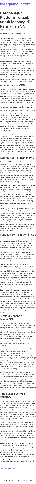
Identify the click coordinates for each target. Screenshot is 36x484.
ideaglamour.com (15, 4)
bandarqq (31, 424)
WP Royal (28, 480)
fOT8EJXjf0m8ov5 (8, 469)
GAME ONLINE (5, 30)
